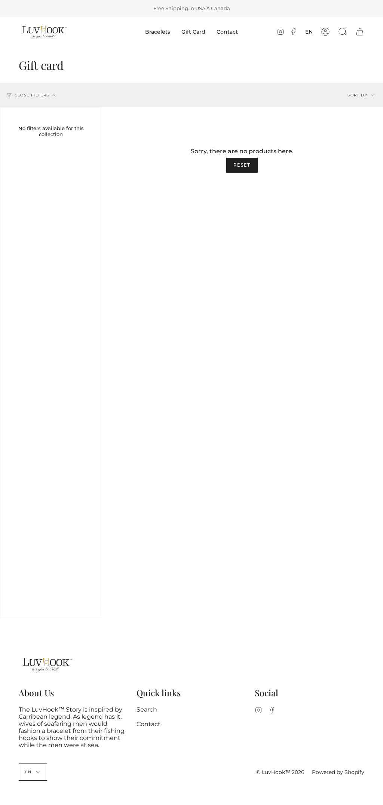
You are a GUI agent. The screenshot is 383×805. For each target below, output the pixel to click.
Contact (148, 724)
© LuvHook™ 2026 (280, 772)
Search (147, 709)
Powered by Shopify (338, 772)
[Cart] (359, 32)
